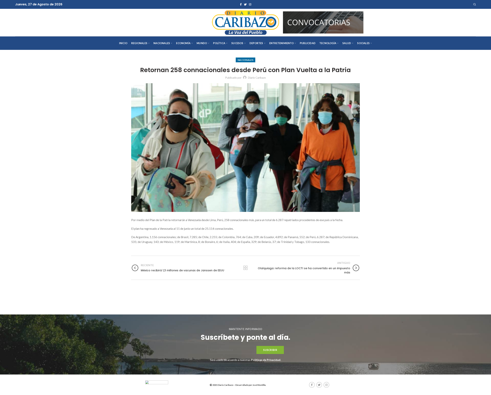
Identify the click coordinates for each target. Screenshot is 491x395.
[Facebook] (241, 4)
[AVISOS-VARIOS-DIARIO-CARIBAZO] (323, 22)
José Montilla (259, 385)
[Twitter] (245, 4)
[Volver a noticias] (245, 268)
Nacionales (245, 59)
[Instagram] (250, 4)
